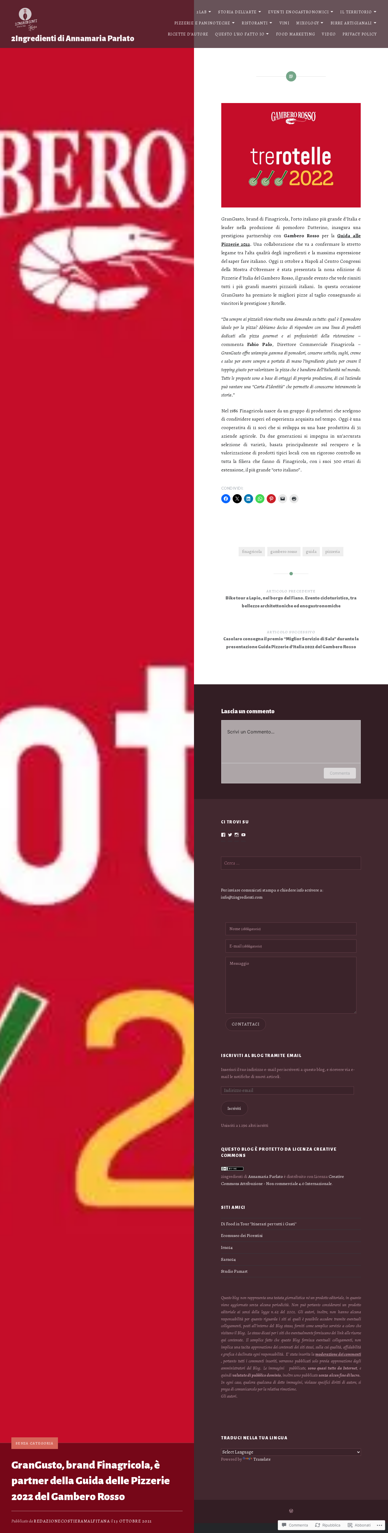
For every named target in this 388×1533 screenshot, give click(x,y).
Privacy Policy (360, 34)
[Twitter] (230, 834)
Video (329, 34)
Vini (284, 23)
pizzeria (332, 551)
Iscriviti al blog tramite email (261, 1055)
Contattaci (246, 1024)
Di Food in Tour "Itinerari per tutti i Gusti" (259, 1224)
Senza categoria (35, 1443)
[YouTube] (243, 834)
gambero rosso (283, 551)
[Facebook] (223, 834)
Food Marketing (295, 34)
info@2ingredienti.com (241, 897)
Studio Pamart (234, 1271)
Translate (262, 1459)
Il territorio (356, 12)
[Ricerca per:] (291, 863)
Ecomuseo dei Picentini (242, 1235)
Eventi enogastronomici (298, 12)
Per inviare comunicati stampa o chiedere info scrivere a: (272, 890)
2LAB (202, 12)
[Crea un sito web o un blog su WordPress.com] (291, 1511)
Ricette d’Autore (188, 34)
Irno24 (227, 1247)
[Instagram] (236, 834)
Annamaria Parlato (265, 1176)
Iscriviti (234, 1108)
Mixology (307, 23)
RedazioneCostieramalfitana (72, 1521)
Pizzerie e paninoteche (202, 23)
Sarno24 (228, 1259)
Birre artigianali (351, 23)
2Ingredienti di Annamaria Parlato (72, 38)
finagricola (252, 551)
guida (311, 551)
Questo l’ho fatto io (239, 34)
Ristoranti (255, 23)
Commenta (340, 773)
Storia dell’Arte (237, 12)
